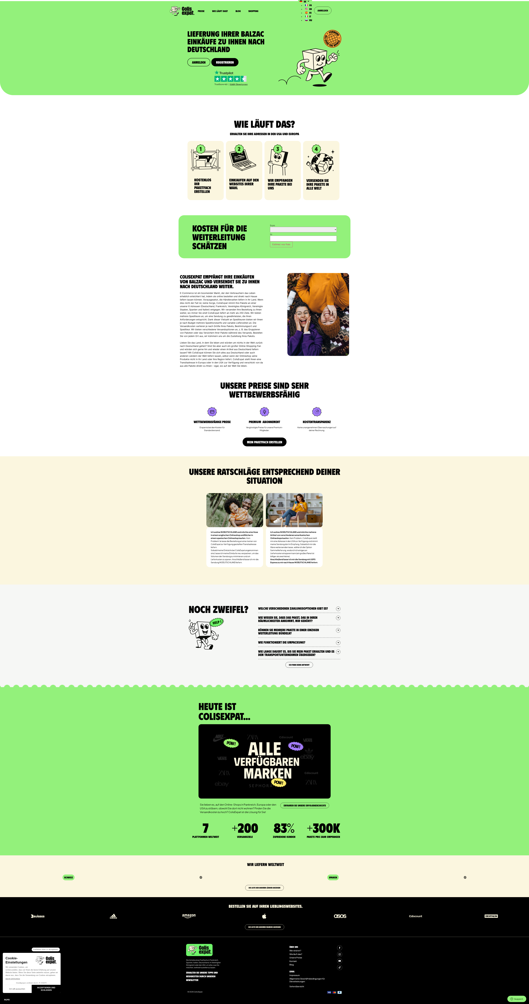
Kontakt (293, 961)
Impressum (294, 975)
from (272, 225)
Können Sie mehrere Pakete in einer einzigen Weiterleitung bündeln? (288, 631)
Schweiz (68, 877)
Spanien (333, 877)
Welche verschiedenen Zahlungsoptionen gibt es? (293, 608)
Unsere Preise (295, 957)
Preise (201, 11)
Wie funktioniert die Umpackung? (281, 642)
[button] (299, 608)
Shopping (253, 11)
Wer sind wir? (295, 950)
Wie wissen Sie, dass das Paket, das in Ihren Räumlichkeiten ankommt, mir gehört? (287, 619)
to (271, 234)
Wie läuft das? (220, 11)
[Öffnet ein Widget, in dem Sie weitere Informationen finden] (516, 999)
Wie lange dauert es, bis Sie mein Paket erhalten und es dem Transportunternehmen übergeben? (296, 653)
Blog (238, 11)
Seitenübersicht (296, 986)
